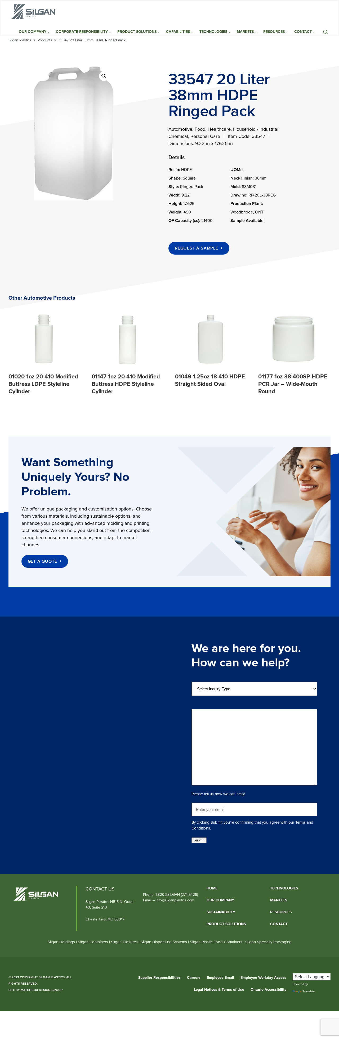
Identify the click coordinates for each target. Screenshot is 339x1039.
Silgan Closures (124, 942)
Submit (199, 840)
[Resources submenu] (287, 32)
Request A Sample (196, 248)
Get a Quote (42, 561)
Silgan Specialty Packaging (268, 942)
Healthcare (219, 129)
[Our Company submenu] (48, 32)
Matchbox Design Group (42, 990)
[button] (104, 76)
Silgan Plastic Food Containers (216, 942)
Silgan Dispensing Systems (164, 942)
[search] (325, 32)
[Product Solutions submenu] (159, 32)
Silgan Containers (93, 942)
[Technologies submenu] (229, 32)
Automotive (180, 129)
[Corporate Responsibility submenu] (110, 32)
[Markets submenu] (256, 32)
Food (200, 129)
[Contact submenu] (314, 32)
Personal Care (205, 136)
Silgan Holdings (61, 942)
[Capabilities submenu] (192, 32)
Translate (308, 991)
